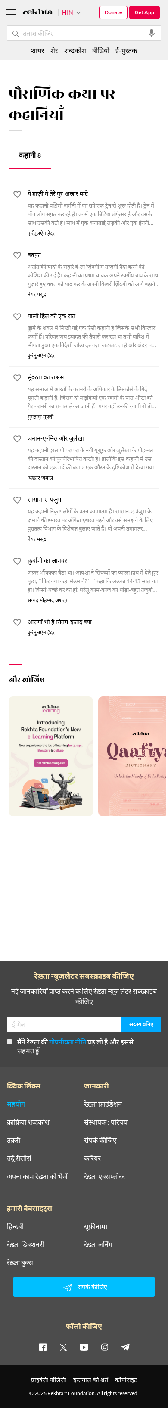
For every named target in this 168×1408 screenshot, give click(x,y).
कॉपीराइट (126, 1379)
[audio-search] (152, 33)
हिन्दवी (15, 1226)
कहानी (30, 156)
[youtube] (84, 1347)
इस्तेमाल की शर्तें (90, 1379)
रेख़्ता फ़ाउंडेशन (103, 1103)
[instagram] (105, 1347)
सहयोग (16, 1103)
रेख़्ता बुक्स (20, 1262)
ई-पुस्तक (126, 50)
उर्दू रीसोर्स (19, 1158)
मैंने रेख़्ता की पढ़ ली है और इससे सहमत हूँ (75, 1046)
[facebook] (43, 1347)
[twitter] (63, 1347)
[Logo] (37, 13)
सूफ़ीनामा (95, 1226)
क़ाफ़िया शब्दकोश (28, 1122)
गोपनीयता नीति (67, 1042)
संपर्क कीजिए (100, 1140)
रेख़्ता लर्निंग (98, 1244)
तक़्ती (13, 1140)
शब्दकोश (75, 50)
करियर (92, 1158)
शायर (37, 50)
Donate (113, 12)
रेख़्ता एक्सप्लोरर (104, 1176)
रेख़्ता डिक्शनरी (25, 1244)
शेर (54, 50)
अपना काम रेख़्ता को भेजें (37, 1176)
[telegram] (125, 1347)
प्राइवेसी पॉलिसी (48, 1379)
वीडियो (100, 50)
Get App (144, 12)
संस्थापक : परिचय (106, 1122)
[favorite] (17, 195)
